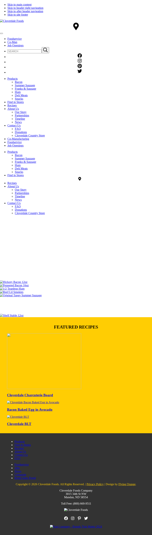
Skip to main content (19, 4)
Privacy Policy (95, 484)
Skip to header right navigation (25, 7)
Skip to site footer (17, 14)
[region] (76, 242)
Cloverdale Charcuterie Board (30, 395)
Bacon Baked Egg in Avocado (29, 410)
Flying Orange (127, 484)
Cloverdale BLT (19, 424)
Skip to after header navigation (25, 11)
